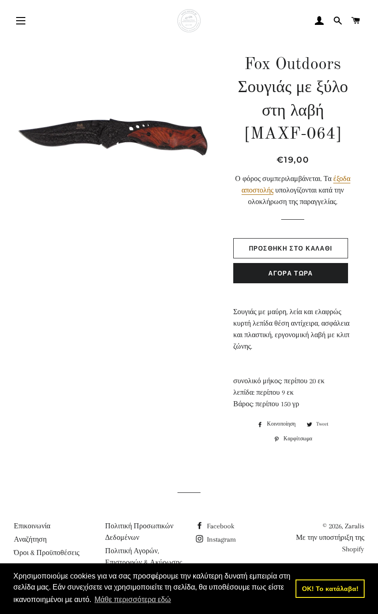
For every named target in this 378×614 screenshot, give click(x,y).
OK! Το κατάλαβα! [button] (330, 588)
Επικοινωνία (32, 526)
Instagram (220, 539)
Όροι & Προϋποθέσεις (46, 553)
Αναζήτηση (30, 539)
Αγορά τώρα (290, 273)
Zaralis (354, 526)
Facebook (219, 526)
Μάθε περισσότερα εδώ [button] (132, 599)
